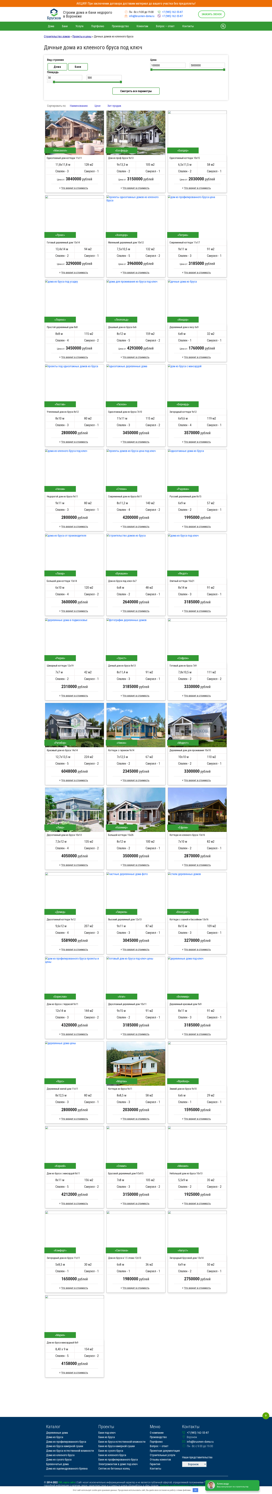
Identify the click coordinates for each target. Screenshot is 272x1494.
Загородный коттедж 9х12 (183, 411)
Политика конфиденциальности (176, 1485)
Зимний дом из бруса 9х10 (183, 1088)
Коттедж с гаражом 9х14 (121, 750)
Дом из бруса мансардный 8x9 (62, 1342)
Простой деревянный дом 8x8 (62, 327)
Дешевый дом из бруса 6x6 (122, 327)
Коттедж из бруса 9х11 (120, 1088)
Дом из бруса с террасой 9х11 (62, 1004)
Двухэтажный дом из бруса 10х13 (64, 834)
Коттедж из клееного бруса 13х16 (187, 834)
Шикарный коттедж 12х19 (60, 665)
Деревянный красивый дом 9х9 (185, 1004)
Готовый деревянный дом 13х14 (63, 242)
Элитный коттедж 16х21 (182, 581)
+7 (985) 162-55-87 (172, 12)
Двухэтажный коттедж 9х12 (61, 919)
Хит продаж (114, 105)
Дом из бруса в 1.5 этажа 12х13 (124, 1257)
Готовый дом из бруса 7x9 (183, 665)
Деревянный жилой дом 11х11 (62, 1088)
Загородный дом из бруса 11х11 (63, 1257)
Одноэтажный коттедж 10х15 (185, 158)
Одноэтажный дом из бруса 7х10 (125, 411)
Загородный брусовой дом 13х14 (187, 1257)
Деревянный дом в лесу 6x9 (184, 327)
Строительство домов (57, 36)
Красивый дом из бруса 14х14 (62, 750)
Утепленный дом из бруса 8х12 (63, 411)
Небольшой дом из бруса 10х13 (186, 1173)
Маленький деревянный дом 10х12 (126, 242)
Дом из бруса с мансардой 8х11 (63, 1173)
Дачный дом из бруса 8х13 (122, 665)
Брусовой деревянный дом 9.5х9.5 (125, 1173)
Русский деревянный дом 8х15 (185, 496)
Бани (78, 66)
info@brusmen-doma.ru (141, 16)
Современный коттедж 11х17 (185, 242)
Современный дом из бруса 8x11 (125, 496)
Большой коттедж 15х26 (120, 834)
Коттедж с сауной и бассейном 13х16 (189, 919)
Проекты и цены (81, 36)
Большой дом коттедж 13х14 (62, 581)
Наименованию (79, 105)
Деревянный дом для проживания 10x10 (190, 750)
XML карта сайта (66, 1482)
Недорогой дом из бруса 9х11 (62, 496)
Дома (57, 66)
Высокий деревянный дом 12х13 (125, 919)
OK (195, 1490)
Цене (98, 105)
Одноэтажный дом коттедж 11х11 (64, 158)
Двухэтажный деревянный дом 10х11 (127, 1004)
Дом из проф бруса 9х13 (120, 158)
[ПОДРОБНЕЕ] (74, 133)
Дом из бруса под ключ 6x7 (122, 581)
